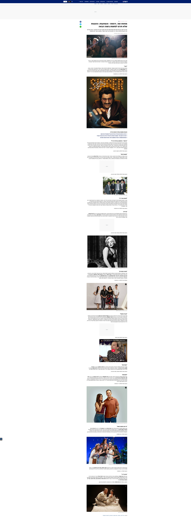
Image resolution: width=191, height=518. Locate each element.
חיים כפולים (102, 1)
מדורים (97, 1)
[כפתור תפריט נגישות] (1, 439)
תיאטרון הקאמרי (106, 515)
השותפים (87, 1)
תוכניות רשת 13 (110, 1)
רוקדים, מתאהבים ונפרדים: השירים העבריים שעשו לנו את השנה (113, 134)
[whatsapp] (80, 27)
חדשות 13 (116, 1)
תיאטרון (111, 515)
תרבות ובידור (122, 21)
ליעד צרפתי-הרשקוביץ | (123, 33)
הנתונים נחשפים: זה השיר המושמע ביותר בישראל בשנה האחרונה (113, 137)
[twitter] (80, 24)
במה (119, 21)
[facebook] (80, 22)
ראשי (126, 21)
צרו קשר (81, 1)
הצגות (119, 515)
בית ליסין (122, 515)
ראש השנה (115, 515)
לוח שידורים (92, 1)
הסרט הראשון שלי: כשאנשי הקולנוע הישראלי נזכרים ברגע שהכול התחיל (111, 135)
